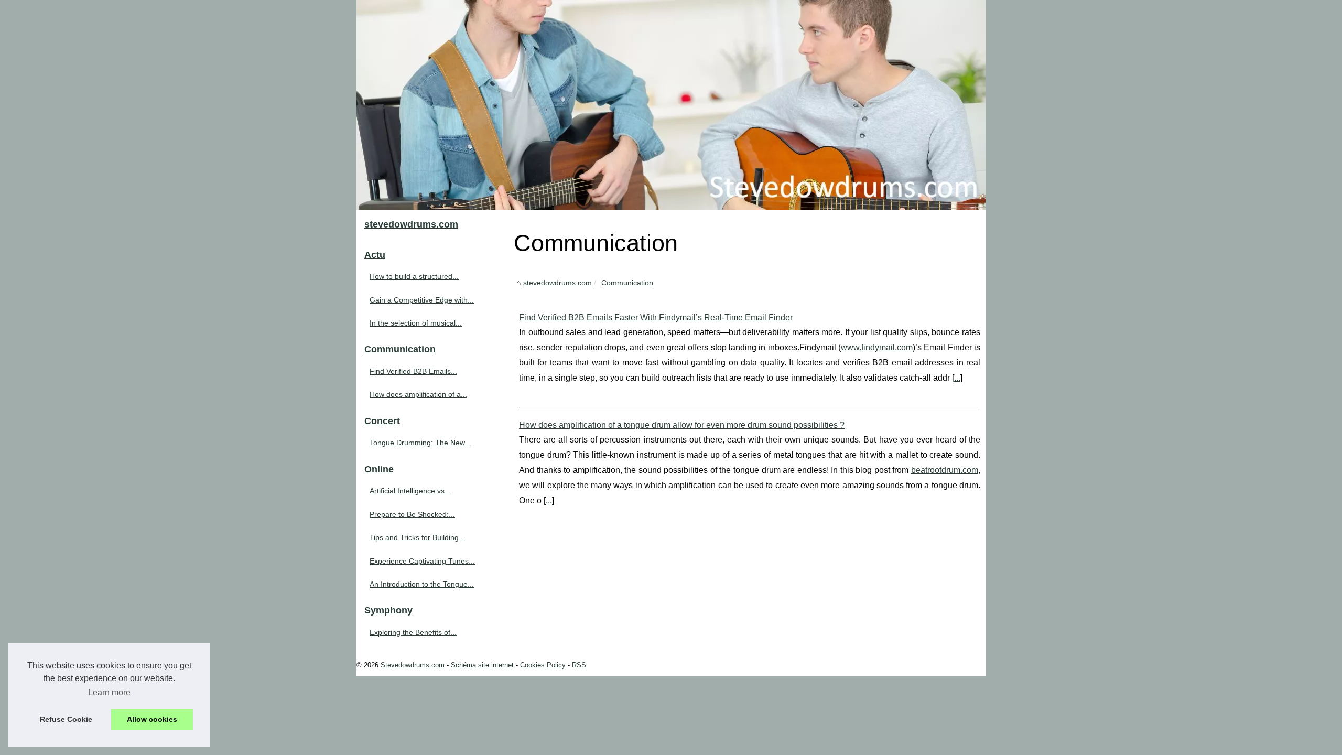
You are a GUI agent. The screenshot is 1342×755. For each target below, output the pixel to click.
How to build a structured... (414, 276)
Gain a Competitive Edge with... (422, 300)
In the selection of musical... (416, 323)
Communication (627, 282)
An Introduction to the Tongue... (422, 584)
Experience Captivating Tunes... (422, 561)
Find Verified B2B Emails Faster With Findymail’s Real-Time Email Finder (656, 317)
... (957, 377)
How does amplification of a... (418, 394)
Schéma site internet (482, 665)
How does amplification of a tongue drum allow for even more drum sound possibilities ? (682, 424)
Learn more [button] (109, 692)
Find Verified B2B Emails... (413, 371)
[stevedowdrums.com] (671, 105)
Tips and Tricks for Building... (417, 537)
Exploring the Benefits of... (413, 632)
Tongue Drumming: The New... (420, 442)
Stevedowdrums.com (413, 665)
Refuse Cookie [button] (66, 719)
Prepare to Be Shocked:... (412, 514)
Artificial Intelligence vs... (410, 491)
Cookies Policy (543, 665)
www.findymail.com (877, 347)
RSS (579, 665)
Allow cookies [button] (152, 719)
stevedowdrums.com (557, 282)
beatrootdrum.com (944, 470)
